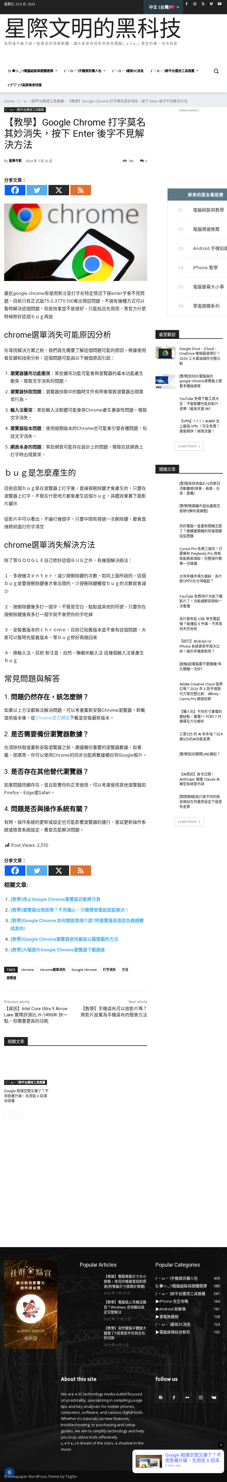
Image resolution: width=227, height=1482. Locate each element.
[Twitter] (203, 4)
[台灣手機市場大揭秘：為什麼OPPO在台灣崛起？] (165, 581)
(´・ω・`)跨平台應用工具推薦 (41, 101)
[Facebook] (186, 4)
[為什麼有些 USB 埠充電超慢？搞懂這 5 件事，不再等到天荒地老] (165, 624)
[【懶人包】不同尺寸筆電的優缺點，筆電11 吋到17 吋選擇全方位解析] (165, 716)
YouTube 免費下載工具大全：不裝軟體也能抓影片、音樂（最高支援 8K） (200, 404)
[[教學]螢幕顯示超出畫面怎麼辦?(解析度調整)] (165, 511)
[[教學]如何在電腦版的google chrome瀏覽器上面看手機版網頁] (165, 381)
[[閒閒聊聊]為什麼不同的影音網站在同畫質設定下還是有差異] (165, 801)
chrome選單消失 (53, 969)
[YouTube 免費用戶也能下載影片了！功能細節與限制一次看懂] (165, 601)
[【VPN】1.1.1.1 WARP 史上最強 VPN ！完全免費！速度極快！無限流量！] (165, 426)
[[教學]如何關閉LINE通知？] (165, 759)
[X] (58, 190)
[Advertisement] (111, 55)
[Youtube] (219, 4)
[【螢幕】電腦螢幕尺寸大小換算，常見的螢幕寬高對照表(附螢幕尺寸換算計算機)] (90, 1281)
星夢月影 (15, 160)
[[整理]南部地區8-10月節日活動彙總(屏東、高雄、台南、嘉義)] (165, 488)
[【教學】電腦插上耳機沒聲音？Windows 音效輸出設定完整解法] (90, 1307)
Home (9, 101)
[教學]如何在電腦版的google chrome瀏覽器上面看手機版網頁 (200, 381)
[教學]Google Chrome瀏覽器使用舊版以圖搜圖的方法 (64, 939)
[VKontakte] (214, 1397)
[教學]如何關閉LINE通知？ (199, 754)
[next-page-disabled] (17, 1115)
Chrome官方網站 (52, 718)
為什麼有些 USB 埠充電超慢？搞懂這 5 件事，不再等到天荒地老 (200, 624)
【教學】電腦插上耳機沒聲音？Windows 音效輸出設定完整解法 (125, 1307)
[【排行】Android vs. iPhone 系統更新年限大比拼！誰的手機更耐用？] (165, 646)
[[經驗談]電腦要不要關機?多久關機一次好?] (165, 669)
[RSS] (80, 190)
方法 (125, 969)
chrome (27, 969)
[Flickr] (187, 1397)
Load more (187, 445)
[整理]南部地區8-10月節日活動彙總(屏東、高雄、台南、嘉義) (199, 489)
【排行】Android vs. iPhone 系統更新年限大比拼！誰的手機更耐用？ (199, 646)
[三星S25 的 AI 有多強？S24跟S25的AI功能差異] (165, 739)
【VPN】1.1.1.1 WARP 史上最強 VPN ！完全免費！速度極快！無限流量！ (199, 426)
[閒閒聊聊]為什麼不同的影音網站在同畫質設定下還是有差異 (200, 802)
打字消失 (109, 969)
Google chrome (84, 969)
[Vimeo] (211, 4)
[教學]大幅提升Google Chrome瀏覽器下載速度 (57, 950)
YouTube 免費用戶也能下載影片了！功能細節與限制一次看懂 (201, 601)
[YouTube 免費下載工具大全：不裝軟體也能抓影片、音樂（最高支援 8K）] (165, 403)
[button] (216, 71)
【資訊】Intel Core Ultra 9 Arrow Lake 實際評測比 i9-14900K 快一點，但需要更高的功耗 (35, 1015)
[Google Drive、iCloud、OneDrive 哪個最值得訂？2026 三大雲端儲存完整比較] (165, 354)
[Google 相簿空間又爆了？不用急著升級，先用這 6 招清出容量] (26, 1069)
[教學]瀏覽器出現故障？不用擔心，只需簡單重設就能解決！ (69, 910)
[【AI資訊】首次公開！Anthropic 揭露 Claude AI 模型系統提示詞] (165, 779)
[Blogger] (160, 1397)
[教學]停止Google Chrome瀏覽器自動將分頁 (55, 899)
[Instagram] (195, 4)
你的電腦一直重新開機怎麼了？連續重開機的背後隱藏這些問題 (200, 531)
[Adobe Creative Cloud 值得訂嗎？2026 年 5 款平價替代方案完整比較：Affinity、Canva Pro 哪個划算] (165, 689)
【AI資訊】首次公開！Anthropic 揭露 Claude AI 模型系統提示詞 (199, 779)
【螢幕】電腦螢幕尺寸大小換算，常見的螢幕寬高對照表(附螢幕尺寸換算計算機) (125, 1282)
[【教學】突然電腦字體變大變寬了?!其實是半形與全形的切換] (90, 1333)
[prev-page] (8, 1115)
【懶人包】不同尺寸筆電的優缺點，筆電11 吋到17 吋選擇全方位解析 (200, 717)
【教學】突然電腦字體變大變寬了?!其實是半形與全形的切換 (125, 1333)
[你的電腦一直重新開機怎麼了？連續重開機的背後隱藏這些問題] (165, 531)
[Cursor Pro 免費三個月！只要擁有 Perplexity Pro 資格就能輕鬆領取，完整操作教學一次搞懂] (165, 554)
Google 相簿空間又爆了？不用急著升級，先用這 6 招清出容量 (26, 1096)
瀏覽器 (11, 978)
